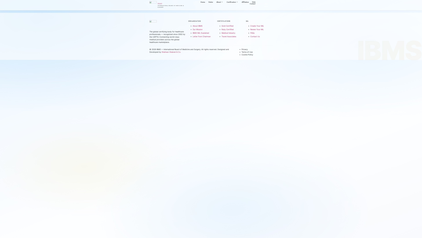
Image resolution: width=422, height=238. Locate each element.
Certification (231, 2)
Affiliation (245, 2)
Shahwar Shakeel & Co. (171, 52)
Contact (252, 4)
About (218, 2)
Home (203, 2)
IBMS (160, 4)
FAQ (253, 2)
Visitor (210, 2)
